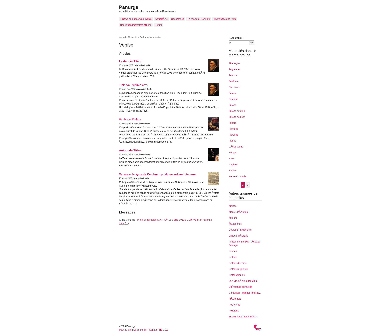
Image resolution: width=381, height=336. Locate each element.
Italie (231, 158)
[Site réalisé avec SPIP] (257, 328)
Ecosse (232, 93)
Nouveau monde (237, 176)
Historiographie (237, 275)
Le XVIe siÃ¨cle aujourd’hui (243, 281)
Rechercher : (236, 38)
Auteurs (233, 218)
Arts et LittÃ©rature (239, 212)
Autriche (233, 75)
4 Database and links (224, 19)
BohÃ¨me (234, 81)
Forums (233, 251)
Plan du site (125, 330)
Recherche (234, 304)
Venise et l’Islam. (130, 119)
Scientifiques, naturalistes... (243, 316)
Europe (232, 105)
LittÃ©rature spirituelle (240, 287)
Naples (232, 170)
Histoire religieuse (238, 269)
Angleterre (234, 69)
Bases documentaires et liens (135, 25)
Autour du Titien (130, 150)
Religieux (234, 310)
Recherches (177, 19)
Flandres (233, 129)
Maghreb (233, 164)
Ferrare (232, 123)
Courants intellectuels (240, 230)
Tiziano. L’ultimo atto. (133, 85)
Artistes (232, 206)
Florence (233, 135)
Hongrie (233, 152)
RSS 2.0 (163, 330)
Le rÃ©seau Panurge (199, 19)
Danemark (234, 87)
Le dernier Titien (130, 61)
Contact (153, 330)
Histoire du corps (237, 263)
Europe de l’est (237, 117)
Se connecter (140, 330)
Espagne (233, 99)
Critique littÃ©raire (238, 235)
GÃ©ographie (236, 146)
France (232, 140)
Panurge (128, 7)
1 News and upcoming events (136, 19)
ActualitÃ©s (161, 19)
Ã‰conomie (235, 224)
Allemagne (234, 63)
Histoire (233, 257)
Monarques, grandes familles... (245, 293)
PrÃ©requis (235, 298)
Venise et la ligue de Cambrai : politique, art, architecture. (157, 174)
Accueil (122, 37)
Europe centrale (237, 111)
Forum (158, 25)
